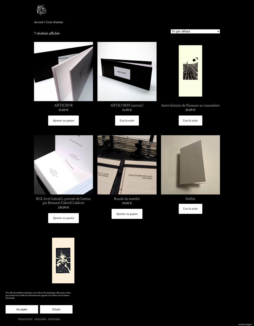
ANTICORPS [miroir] (126, 105)
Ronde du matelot (127, 199)
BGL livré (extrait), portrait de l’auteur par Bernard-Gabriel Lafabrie (63, 201)
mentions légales (40, 319)
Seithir (190, 199)
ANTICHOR (63, 105)
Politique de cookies (25, 319)
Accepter (21, 309)
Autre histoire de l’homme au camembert (190, 105)
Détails (56, 309)
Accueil (38, 22)
